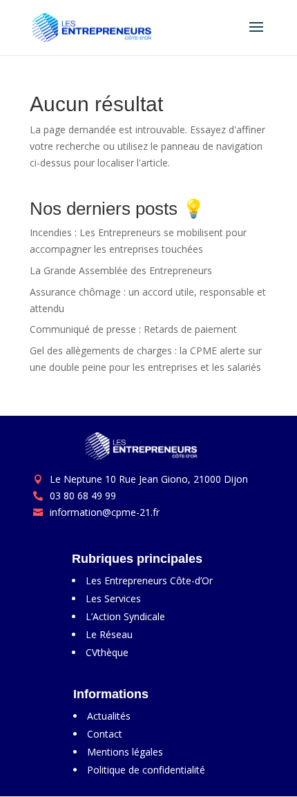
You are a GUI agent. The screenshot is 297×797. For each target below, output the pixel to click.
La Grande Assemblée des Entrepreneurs (121, 270)
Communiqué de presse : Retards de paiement (133, 329)
